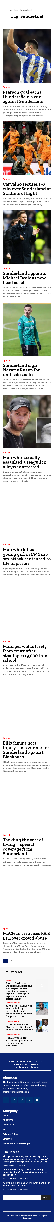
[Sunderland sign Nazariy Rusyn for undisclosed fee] (27, 329)
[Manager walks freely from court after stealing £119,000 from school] (27, 610)
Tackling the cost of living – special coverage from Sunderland (23, 846)
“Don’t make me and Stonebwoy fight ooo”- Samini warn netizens (19, 1027)
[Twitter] (29, 1100)
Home (9, 10)
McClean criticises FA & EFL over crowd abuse (27, 936)
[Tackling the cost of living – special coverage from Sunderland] (27, 803)
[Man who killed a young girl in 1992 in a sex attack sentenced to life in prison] (27, 513)
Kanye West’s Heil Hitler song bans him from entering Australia (19, 1041)
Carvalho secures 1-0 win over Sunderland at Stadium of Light (27, 188)
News (8, 980)
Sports (6, 87)
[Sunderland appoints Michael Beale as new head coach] (27, 237)
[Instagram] (14, 1100)
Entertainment (13, 1003)
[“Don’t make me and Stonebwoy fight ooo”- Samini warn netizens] (42, 1025)
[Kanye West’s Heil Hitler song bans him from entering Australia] (42, 1040)
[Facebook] (6, 1100)
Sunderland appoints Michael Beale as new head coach (24, 277)
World (6, 453)
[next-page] (17, 961)
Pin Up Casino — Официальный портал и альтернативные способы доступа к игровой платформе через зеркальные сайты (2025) (19, 991)
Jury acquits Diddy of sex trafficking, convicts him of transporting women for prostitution (19, 1011)
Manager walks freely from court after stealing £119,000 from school (26, 653)
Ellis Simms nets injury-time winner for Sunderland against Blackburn (26, 750)
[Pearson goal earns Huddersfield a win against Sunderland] (27, 56)
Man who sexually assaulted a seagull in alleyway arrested (25, 462)
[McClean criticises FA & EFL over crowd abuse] (27, 897)
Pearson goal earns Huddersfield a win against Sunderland (23, 96)
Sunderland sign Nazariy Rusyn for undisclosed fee (21, 370)
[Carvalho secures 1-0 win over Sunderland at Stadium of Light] (27, 148)
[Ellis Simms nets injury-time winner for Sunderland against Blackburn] (27, 707)
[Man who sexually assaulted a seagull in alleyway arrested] (27, 421)
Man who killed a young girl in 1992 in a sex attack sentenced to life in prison (27, 556)
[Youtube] (37, 1100)
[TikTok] (21, 1100)
